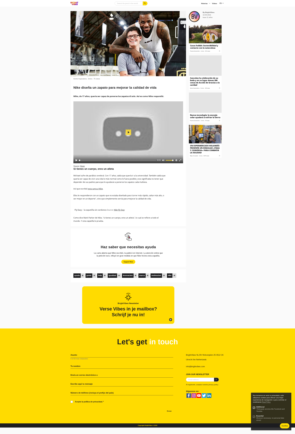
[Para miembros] (83, 275)
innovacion (128, 275)
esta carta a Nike (95, 188)
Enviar (169, 411)
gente (88, 275)
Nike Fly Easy (119, 210)
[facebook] (188, 395)
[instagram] (194, 395)
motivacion (156, 275)
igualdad (112, 275)
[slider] (117, 160)
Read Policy (266, 402)
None (82, 166)
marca (142, 275)
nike (169, 275)
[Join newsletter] (216, 380)
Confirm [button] (285, 426)
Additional (260, 407)
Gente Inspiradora (80, 79)
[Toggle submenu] (209, 3)
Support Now (128, 262)
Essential (260, 416)
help (100, 275)
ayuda (77, 275)
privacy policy (213, 385)
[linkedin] (209, 395)
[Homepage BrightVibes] (74, 4)
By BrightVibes (208, 12)
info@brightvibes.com (195, 366)
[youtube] (199, 395)
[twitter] (204, 395)
